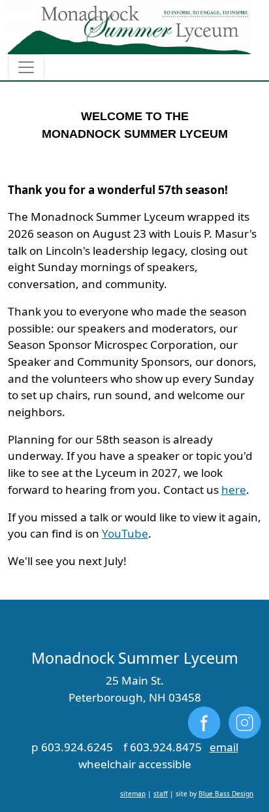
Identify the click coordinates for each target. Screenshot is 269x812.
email (224, 747)
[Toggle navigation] (26, 67)
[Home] (129, 27)
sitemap (133, 793)
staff (160, 793)
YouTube (125, 533)
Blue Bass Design (225, 793)
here (233, 489)
